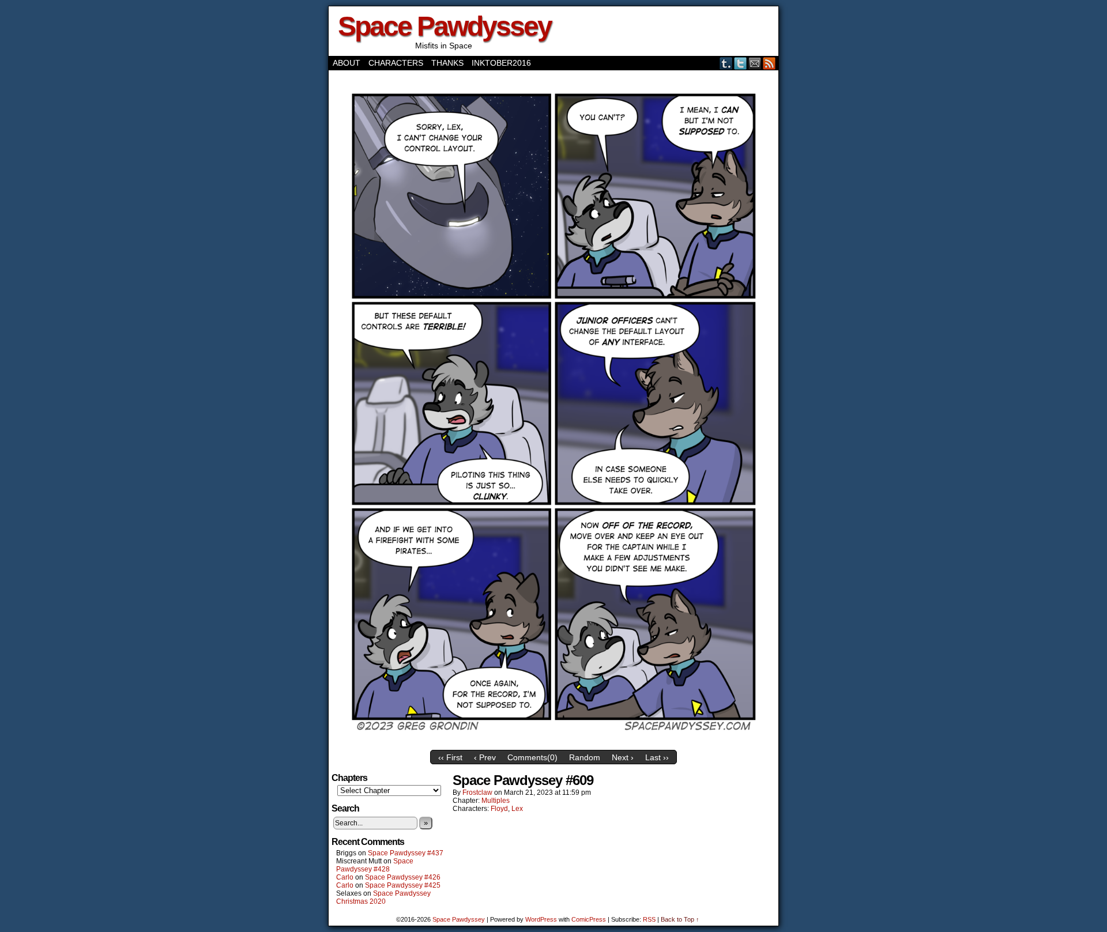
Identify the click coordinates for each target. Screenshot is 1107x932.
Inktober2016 (501, 62)
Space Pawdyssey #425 (402, 885)
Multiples (495, 801)
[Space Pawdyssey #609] (553, 741)
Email (755, 63)
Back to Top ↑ (680, 919)
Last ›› (657, 757)
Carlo (344, 877)
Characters (395, 62)
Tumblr (726, 63)
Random (584, 757)
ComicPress (588, 919)
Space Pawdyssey (444, 26)
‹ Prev (485, 757)
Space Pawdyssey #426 (402, 877)
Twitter (740, 63)
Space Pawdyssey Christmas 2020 (383, 897)
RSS (769, 63)
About (346, 62)
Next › (623, 757)
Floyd (499, 809)
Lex (517, 809)
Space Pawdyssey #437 (405, 853)
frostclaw (477, 792)
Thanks (447, 62)
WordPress (541, 919)
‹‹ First (450, 757)
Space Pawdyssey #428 (374, 865)
